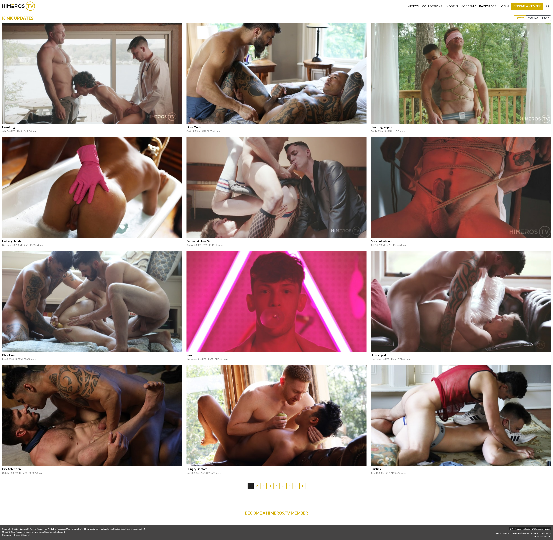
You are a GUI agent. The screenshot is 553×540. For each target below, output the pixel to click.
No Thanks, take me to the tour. (276, 67)
